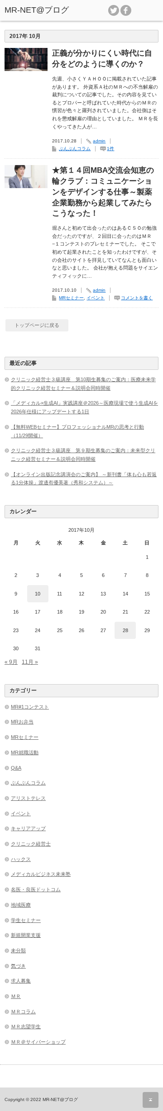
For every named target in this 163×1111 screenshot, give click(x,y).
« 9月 (11, 662)
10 (37, 593)
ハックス (21, 859)
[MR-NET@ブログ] (37, 10)
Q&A (16, 768)
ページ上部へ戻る (150, 1100)
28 (125, 630)
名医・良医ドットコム (36, 889)
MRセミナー (71, 297)
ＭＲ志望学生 (26, 1026)
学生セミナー (26, 920)
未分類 (18, 950)
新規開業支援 (26, 935)
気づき (18, 966)
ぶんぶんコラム (75, 148)
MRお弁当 (22, 721)
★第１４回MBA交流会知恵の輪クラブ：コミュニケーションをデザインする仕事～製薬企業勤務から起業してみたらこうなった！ (103, 191)
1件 (110, 148)
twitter (113, 10)
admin (99, 140)
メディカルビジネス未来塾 (41, 874)
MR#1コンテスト (30, 706)
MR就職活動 (24, 752)
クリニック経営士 (31, 843)
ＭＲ (16, 996)
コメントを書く (137, 297)
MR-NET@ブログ (60, 1099)
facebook (125, 10)
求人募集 (21, 980)
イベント (95, 297)
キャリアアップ (28, 828)
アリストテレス (28, 798)
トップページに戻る (36, 325)
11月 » (30, 662)
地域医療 (21, 905)
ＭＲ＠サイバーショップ (38, 1042)
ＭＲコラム (23, 1011)
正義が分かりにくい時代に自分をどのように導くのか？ (102, 58)
